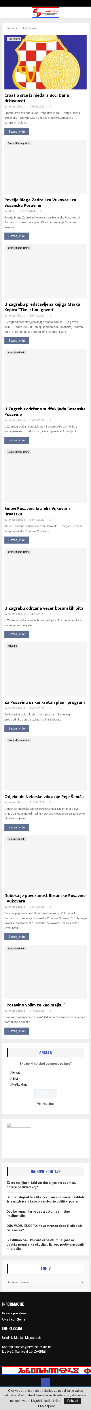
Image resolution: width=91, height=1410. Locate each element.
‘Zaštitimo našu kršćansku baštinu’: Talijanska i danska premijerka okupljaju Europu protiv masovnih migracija (45, 1244)
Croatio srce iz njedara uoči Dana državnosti (36, 98)
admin (11, 211)
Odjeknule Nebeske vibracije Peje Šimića (44, 797)
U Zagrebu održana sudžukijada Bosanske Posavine (45, 411)
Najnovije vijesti (16, 352)
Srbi (15, 1078)
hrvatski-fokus (16, 106)
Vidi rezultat (45, 1104)
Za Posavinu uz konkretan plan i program (44, 702)
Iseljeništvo (14, 39)
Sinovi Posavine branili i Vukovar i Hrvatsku (37, 511)
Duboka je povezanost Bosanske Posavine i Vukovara (45, 898)
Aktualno (12, 646)
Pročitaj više (46, 1406)
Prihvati (72, 1401)
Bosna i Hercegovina (19, 143)
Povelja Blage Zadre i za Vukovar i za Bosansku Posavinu (40, 202)
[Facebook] (45, 1383)
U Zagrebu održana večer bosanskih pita (43, 608)
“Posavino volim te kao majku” (34, 1005)
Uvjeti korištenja (13, 1319)
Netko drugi (20, 1084)
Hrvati (16, 1072)
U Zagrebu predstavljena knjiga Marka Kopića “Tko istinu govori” (42, 307)
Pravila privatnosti (15, 1313)
